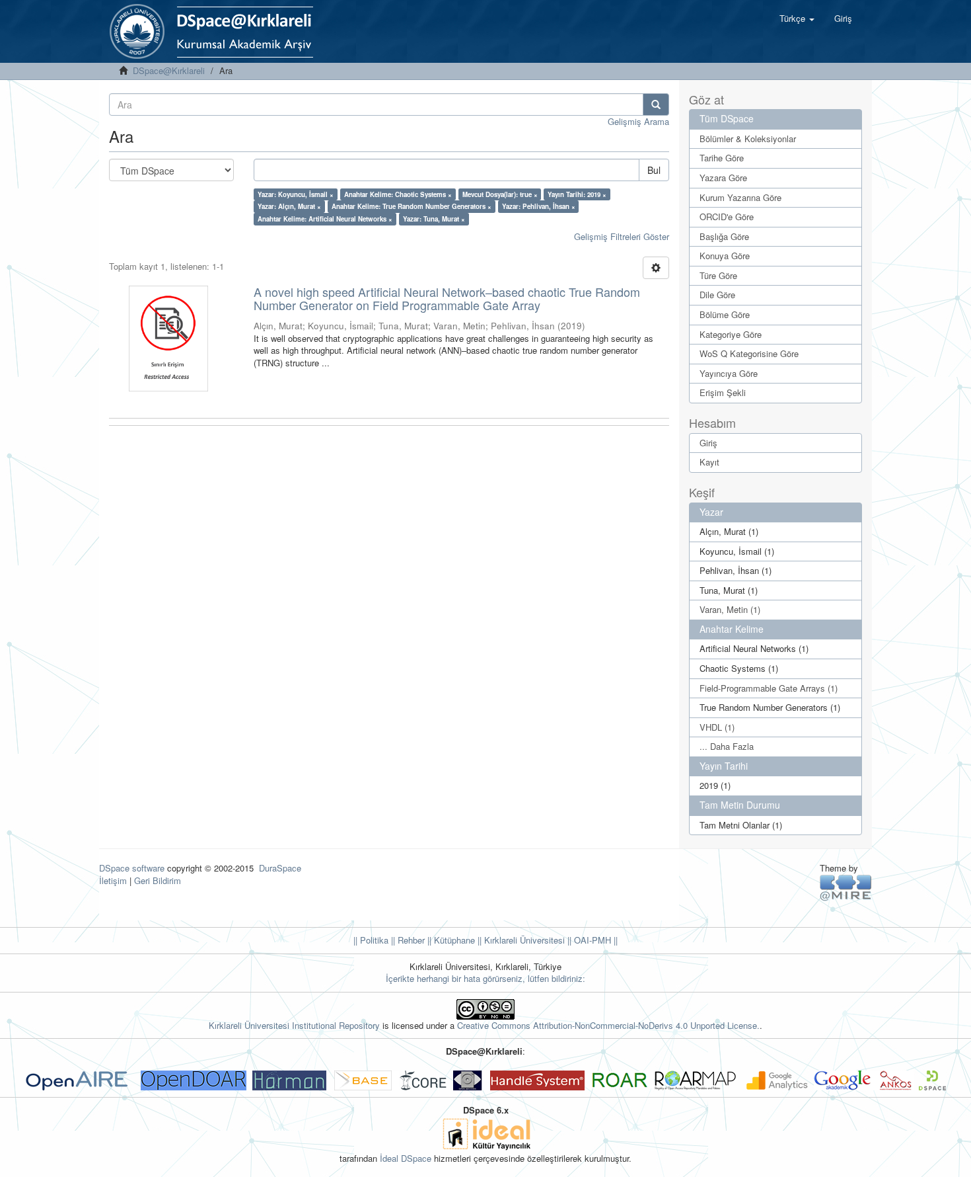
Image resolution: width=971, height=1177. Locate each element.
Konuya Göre (725, 255)
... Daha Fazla (727, 746)
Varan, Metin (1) (730, 609)
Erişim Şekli (723, 392)
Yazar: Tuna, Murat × (434, 218)
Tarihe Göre (722, 157)
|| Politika (370, 940)
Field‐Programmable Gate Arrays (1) (769, 688)
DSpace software (131, 868)
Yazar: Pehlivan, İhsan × (538, 206)
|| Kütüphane (450, 940)
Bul (654, 170)
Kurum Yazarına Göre (740, 197)
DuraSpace (280, 868)
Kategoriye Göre (731, 334)
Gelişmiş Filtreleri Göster (621, 236)
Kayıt (709, 462)
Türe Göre (718, 275)
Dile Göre (717, 294)
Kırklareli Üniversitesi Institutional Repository (294, 1025)
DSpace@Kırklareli (169, 70)
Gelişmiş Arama (638, 121)
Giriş (708, 442)
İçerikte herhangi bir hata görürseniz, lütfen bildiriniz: (485, 978)
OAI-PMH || (594, 940)
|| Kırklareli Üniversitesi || (523, 940)
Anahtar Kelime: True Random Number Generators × (411, 206)
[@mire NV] (846, 887)
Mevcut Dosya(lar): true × (500, 194)
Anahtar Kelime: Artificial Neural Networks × (325, 218)
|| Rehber (406, 940)
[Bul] (656, 104)
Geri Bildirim (157, 880)
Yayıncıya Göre (729, 373)
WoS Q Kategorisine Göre (749, 353)
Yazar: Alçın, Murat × (289, 206)
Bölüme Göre (725, 314)
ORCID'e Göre (727, 216)
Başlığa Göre (724, 236)
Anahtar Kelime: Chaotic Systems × (398, 194)
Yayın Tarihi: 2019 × (577, 194)
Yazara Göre (723, 177)
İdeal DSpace (405, 1158)
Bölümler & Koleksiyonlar (748, 138)
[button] (797, 18)
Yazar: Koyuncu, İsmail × (296, 194)
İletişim (113, 880)
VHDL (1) (717, 727)
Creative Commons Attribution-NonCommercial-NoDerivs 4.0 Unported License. (608, 1025)
